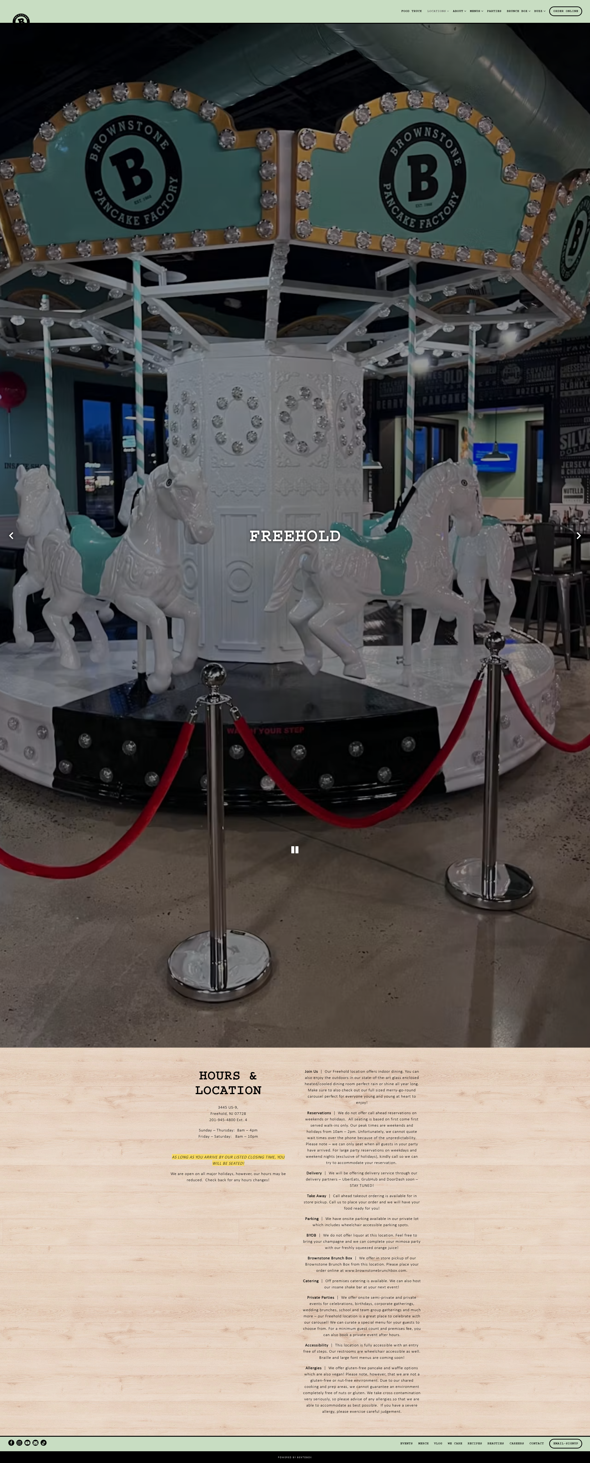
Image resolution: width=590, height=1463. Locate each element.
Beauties (495, 1443)
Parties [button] (494, 11)
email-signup (565, 1443)
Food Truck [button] (411, 11)
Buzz (539, 11)
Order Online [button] (565, 11)
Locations (437, 11)
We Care (455, 1443)
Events (406, 1443)
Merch (423, 1443)
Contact (536, 1443)
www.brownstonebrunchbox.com (375, 1270)
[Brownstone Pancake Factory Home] (25, 21)
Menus (476, 11)
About (459, 11)
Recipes (475, 1443)
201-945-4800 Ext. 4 (228, 1119)
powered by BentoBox (295, 1457)
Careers (517, 1443)
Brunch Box (518, 11)
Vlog (438, 1443)
